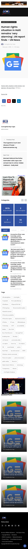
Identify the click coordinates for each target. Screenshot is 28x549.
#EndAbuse (5, 304)
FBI (3, 347)
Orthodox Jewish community (9, 354)
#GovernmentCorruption (19, 308)
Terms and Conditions (7, 541)
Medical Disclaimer (17, 537)
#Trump (12, 322)
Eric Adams (22, 343)
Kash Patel (5, 350)
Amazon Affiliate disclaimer (8, 532)
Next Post (6, 155)
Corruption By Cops (8, 127)
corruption (5, 343)
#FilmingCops (6, 308)
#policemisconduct (20, 318)
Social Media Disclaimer (16, 539)
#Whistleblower (21, 322)
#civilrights (17, 297)
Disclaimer (14, 534)
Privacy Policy (5, 539)
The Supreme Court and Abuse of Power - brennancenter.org (11, 145)
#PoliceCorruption (7, 318)
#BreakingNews (6, 297)
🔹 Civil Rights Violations (8, 372)
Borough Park (19, 333)
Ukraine (14, 368)
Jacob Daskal (10, 347)
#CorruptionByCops (16, 300)
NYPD (23, 350)
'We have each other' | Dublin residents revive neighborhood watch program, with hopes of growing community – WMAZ (18, 254)
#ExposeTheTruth (15, 304)
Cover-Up (13, 343)
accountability (20, 325)
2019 (12, 325)
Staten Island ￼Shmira (8, 365)
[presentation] (22, 200)
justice (19, 347)
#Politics (4, 322)
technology (20, 365)
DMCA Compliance (6, 537)
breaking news (6, 336)
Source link (4, 94)
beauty (4, 329)
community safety (15, 340)
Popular (14, 230)
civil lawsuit (5, 340)
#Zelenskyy (5, 325)
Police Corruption (6, 357)
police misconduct (19, 357)
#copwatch (5, 300)
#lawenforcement (6, 311)
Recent (5, 230)
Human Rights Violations (9, 22)
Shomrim (14, 361)
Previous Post (10, 140)
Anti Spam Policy (20, 532)
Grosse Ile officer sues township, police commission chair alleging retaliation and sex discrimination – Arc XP (18, 267)
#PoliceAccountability (8, 315)
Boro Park (11, 329)
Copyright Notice (6, 534)
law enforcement (15, 350)
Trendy (22, 230)
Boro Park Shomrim (7, 333)
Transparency (5, 368)
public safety (5, 361)
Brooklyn (15, 336)
